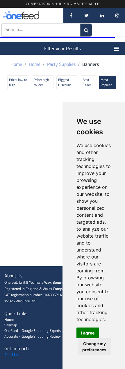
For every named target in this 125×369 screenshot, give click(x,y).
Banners (90, 64)
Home (16, 64)
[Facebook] (71, 15)
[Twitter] (86, 15)
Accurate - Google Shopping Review (32, 336)
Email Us (11, 354)
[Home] (30, 15)
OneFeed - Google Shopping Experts (32, 330)
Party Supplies (61, 64)
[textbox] (34, 29)
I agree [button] (87, 332)
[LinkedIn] (102, 15)
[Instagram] (117, 15)
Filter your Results (62, 48)
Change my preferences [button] (94, 346)
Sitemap (10, 324)
